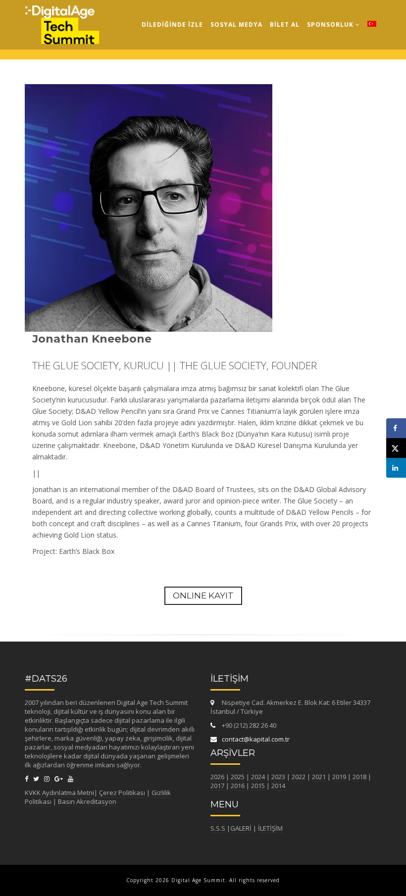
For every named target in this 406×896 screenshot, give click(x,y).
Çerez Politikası (122, 792)
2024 (258, 776)
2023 (278, 776)
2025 (238, 776)
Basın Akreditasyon (87, 801)
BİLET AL (285, 24)
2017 (217, 785)
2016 (238, 785)
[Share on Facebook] (396, 428)
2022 (298, 776)
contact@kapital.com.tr (256, 739)
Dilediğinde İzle (172, 24)
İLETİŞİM (270, 828)
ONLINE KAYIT (203, 595)
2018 (359, 776)
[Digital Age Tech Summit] (62, 12)
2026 (217, 776)
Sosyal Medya (236, 24)
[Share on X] (396, 448)
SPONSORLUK (331, 24)
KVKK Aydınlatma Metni (59, 792)
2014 (278, 785)
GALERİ (241, 828)
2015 (258, 785)
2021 (319, 776)
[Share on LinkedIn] (396, 468)
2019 (339, 776)
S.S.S (217, 828)
